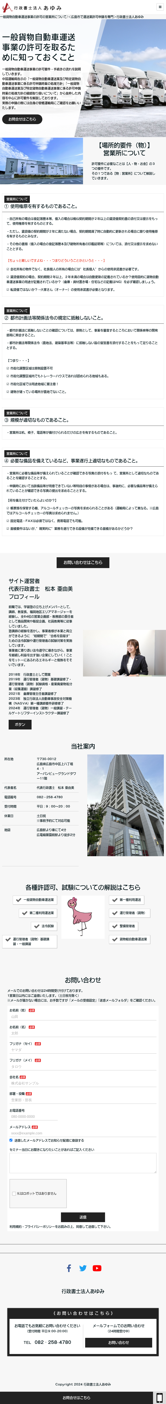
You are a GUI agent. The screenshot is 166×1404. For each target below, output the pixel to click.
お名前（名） (19, 1027)
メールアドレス (20, 1127)
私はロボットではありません (36, 1193)
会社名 (14, 1077)
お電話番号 (17, 1110)
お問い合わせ (118, 1342)
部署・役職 (17, 1093)
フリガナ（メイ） (22, 1060)
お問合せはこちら (76, 1397)
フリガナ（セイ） (22, 1043)
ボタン (20, 724)
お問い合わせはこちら (83, 562)
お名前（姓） (19, 1010)
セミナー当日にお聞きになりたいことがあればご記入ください (52, 1149)
